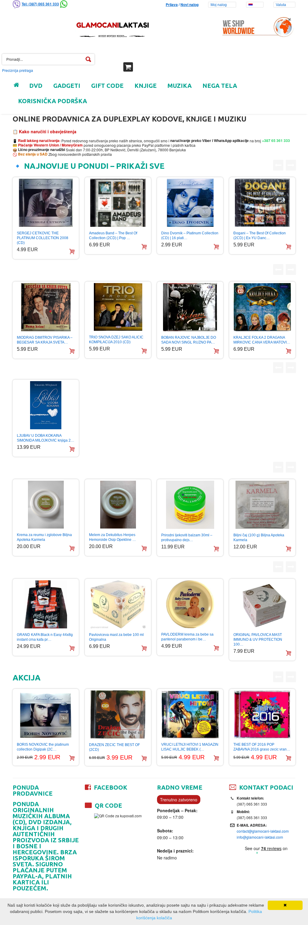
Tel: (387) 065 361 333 (40, 4)
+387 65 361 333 (275, 140)
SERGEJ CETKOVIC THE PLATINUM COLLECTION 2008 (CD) (42, 238)
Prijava (172, 4)
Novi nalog (189, 4)
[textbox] (48, 59)
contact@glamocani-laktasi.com (263, 831)
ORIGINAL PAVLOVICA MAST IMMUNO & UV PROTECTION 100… (257, 639)
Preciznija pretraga (17, 70)
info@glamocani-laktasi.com (260, 837)
